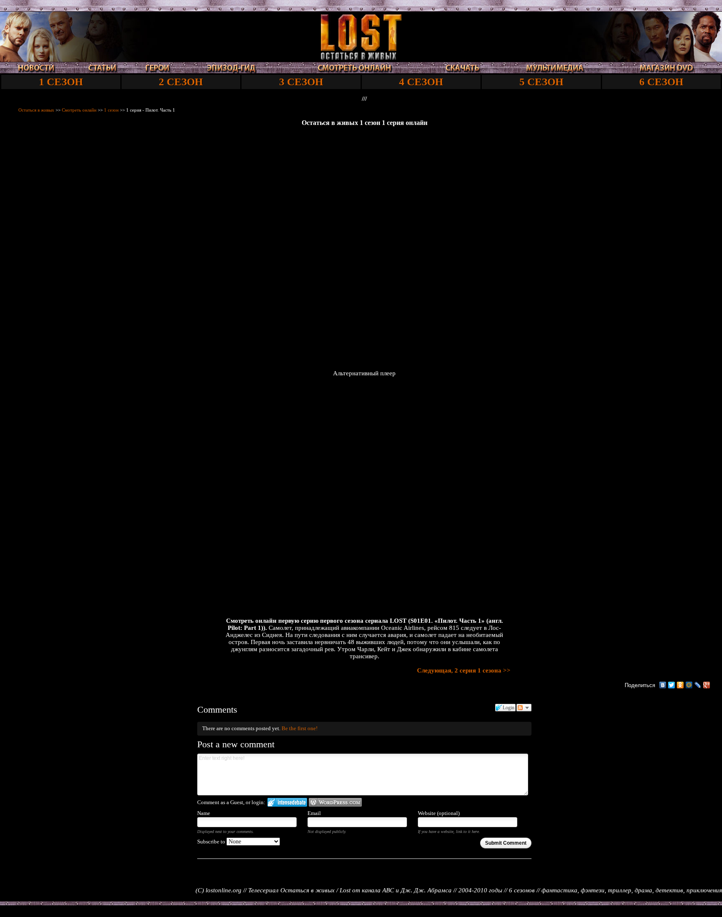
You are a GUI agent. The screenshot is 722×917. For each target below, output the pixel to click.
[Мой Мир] (689, 685)
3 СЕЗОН (301, 81)
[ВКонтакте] (662, 685)
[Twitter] (671, 685)
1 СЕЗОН (61, 81)
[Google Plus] (706, 685)
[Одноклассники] (680, 685)
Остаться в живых (36, 109)
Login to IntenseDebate (287, 802)
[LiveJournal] (698, 685)
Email (314, 813)
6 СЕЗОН (661, 81)
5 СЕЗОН (541, 81)
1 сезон (111, 109)
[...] (361, 57)
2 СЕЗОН (181, 81)
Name (203, 813)
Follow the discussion (523, 707)
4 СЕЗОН (421, 81)
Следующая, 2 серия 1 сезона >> (464, 670)
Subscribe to (211, 841)
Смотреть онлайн (79, 109)
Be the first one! (300, 728)
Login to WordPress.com (335, 802)
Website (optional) (439, 813)
